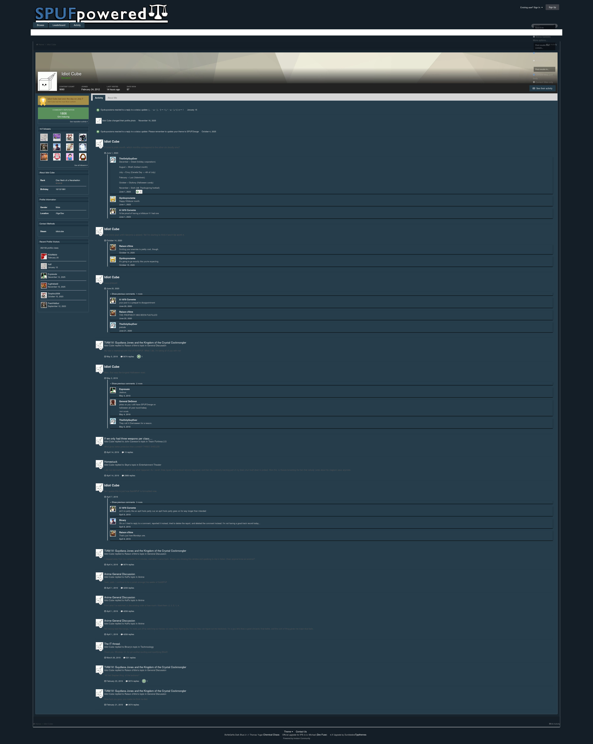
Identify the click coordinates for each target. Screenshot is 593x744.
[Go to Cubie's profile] (56, 156)
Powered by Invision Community (296, 738)
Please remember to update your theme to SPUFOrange (174, 131)
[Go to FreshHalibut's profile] (44, 147)
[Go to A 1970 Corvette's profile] (113, 211)
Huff (49, 264)
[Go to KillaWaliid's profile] (43, 256)
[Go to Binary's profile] (56, 147)
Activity (77, 25)
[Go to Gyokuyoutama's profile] (113, 199)
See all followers (80, 165)
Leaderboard (59, 25)
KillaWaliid (52, 254)
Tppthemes (360, 734)
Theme (288, 731)
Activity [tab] (99, 97)
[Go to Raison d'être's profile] (113, 247)
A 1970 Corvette (127, 210)
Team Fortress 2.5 (157, 441)
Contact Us (301, 731)
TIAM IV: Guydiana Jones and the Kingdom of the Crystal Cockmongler (145, 342)
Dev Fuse (321, 734)
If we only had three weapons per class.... (128, 438)
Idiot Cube (106, 120)
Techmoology (147, 646)
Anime (141, 576)
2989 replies (129, 475)
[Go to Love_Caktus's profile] (69, 156)
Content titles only (544, 82)
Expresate (52, 274)
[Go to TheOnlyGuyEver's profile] (113, 159)
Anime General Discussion (119, 574)
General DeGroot (128, 401)
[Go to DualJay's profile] (82, 147)
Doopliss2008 (54, 293)
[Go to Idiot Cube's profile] (98, 120)
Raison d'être (126, 246)
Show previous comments (126, 293)
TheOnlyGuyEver (128, 158)
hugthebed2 (53, 283)
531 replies (130, 657)
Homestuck (110, 461)
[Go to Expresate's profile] (43, 275)
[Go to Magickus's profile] (44, 156)
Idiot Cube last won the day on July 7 (65, 98)
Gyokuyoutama (107, 109)
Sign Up (552, 7)
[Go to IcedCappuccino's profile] (82, 156)
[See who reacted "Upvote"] (139, 356)
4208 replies (128, 587)
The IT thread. (112, 644)
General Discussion (156, 345)
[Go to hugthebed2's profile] (43, 285)
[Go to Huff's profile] (44, 137)
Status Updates (543, 36)
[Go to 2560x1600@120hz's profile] (56, 137)
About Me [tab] (112, 97)
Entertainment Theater (150, 464)
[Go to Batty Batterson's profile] (82, 137)
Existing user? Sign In (530, 7)
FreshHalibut (53, 303)
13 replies (128, 452)
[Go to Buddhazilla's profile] (69, 147)
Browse (40, 25)
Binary (122, 520)
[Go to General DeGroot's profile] (113, 402)
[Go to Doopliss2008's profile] (69, 137)
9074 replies (128, 356)
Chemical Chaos (271, 734)
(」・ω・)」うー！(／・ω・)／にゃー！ (166, 109)
